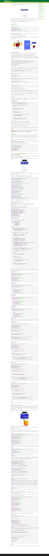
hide (16, 42)
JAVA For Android (7, 2)
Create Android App (36, 2)
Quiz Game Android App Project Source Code (41, 11)
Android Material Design (21, 2)
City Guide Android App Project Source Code (41, 17)
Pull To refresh (36, 207)
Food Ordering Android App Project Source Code (41, 4)
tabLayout (12, 251)
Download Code (24, 209)
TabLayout (25, 225)
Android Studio (11, 2)
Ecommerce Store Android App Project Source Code (41, 6)
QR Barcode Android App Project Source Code (41, 19)
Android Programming (26, 2)
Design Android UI (16, 2)
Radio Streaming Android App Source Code (41, 14)
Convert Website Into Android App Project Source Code (41, 9)
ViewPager (12, 12)
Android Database (31, 2)
